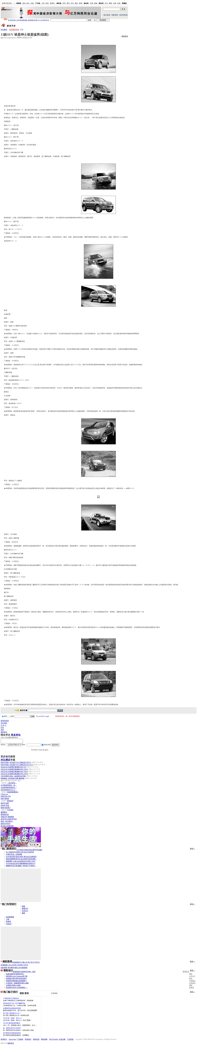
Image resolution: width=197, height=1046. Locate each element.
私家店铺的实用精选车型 (15, 974)
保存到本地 (5, 721)
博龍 (190, 985)
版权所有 (11, 1043)
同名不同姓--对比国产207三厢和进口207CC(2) (17, 765)
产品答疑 (70, 1039)
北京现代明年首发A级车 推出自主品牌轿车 (21, 857)
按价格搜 (107, 15)
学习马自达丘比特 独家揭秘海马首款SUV (21, 863)
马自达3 (9, 924)
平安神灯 (10, 810)
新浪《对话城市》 (7, 821)
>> (14, 3)
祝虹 (190, 978)
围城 (2, 808)
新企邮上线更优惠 (7, 826)
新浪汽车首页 (7, 3)
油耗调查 (4, 968)
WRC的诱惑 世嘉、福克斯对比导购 (13, 776)
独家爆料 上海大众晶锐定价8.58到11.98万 (20, 861)
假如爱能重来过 (12, 792)
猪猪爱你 (4, 812)
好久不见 (7, 796)
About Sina (12, 1039)
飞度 (7, 919)
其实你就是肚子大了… (9, 790)
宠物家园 (11, 817)
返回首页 (4, 732)
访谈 (32, 3)
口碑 (114, 3)
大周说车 (192, 983)
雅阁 (23, 913)
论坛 (106, 3)
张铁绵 (191, 987)
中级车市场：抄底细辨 (14, 854)
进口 (72, 3)
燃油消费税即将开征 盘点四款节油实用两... (21, 859)
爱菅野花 (186, 972)
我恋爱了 (7, 808)
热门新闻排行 (9, 848)
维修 (95, 3)
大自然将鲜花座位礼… (9, 787)
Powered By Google (42, 716)
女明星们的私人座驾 (13, 985)
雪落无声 (4, 817)
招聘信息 (36, 1039)
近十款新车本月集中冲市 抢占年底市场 (20, 852)
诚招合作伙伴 (5, 823)
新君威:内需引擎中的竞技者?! (16, 978)
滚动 (24, 3)
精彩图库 (7, 961)
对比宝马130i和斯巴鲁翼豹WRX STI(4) (14, 774)
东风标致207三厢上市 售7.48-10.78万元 (26, 962)
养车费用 (11, 968)
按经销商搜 (123, 15)
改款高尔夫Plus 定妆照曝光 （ (16, 987)
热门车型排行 (9, 904)
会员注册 (62, 1039)
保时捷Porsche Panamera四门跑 (16, 976)
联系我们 (28, 1039)
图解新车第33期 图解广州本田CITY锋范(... (21, 866)
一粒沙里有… (12, 783)
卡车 (43, 3)
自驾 (118, 3)
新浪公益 (11, 781)
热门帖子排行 (10, 991)
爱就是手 (10, 801)
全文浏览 (4, 723)
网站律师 (44, 1039)
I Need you (4, 794)
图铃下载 (4, 781)
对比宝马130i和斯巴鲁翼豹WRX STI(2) (14, 769)
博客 (110, 3)
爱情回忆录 (5, 814)
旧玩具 (3, 805)
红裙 (2, 796)
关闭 (2, 730)
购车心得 (17, 968)
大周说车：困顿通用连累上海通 (17, 983)
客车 (47, 3)
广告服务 (20, 1039)
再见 (7, 805)
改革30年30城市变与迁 (9, 819)
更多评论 (16, 735)
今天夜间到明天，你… (9, 785)
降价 (76, 3)
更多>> (192, 849)
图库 (80, 3)
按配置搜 (114, 15)
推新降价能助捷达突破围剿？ (16, 981)
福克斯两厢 (10, 917)
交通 (91, 3)
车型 (64, 3)
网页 (5, 716)
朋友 (190, 974)
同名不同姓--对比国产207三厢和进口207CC (16, 762)
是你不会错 (5, 803)
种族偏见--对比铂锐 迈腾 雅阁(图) (13, 778)
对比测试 (4, 29)
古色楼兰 (192, 981)
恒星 (2, 798)
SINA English (53, 1039)
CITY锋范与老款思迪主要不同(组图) (29, 850)
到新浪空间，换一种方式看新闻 (67, 716)
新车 (68, 3)
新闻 (12, 716)
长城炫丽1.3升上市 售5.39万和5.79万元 (14, 965)
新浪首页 (125, 36)
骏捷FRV (25, 908)
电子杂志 (17, 781)
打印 (2, 727)
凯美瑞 (8, 921)
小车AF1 (192, 976)
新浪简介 (4, 1039)
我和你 (6, 798)
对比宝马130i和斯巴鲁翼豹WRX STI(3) (14, 771)
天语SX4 (25, 911)
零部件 (52, 3)
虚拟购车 (24, 968)
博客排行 (8, 970)
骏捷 (23, 906)
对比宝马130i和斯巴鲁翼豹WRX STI (13, 767)
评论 (28, 3)
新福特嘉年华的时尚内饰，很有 (24, 972)
